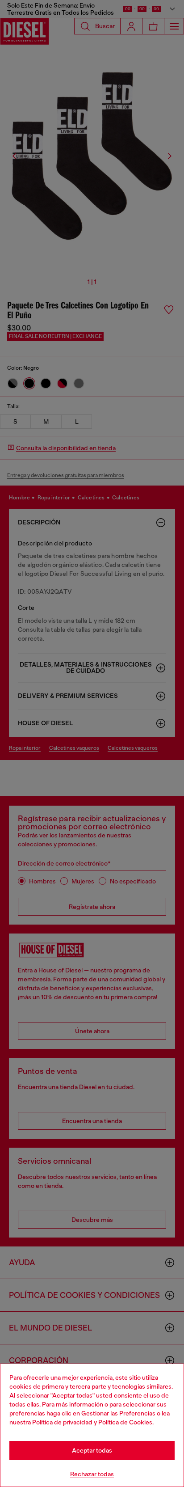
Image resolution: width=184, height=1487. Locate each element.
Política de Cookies (125, 1422)
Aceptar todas (92, 1450)
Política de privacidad (62, 1422)
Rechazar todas (92, 1474)
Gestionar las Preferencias (118, 1413)
